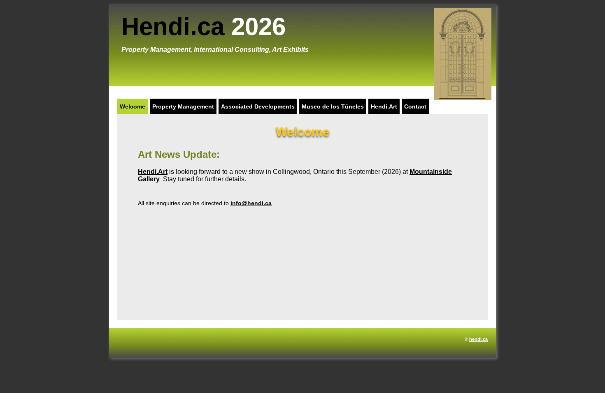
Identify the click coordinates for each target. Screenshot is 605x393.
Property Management (183, 106)
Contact (415, 106)
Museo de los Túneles (333, 106)
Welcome (132, 106)
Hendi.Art (384, 106)
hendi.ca (478, 339)
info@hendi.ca (251, 203)
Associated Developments (258, 106)
